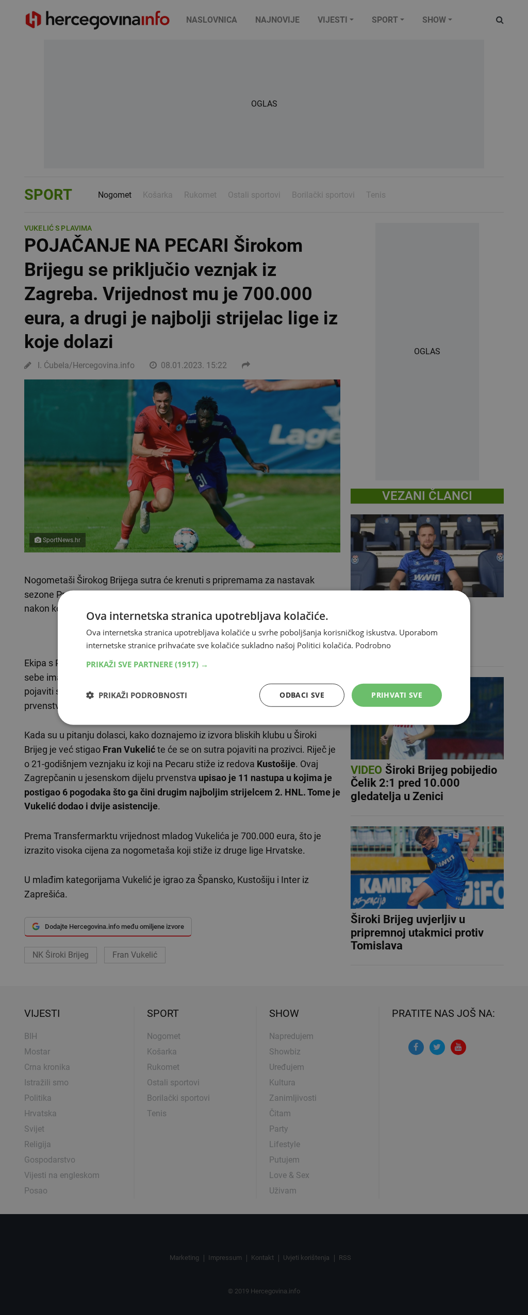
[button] (264, 664)
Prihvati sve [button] (396, 695)
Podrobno (373, 645)
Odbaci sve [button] (301, 695)
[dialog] (264, 658)
